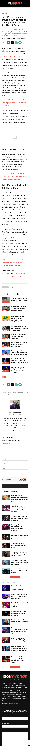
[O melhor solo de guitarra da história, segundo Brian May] (6, 622)
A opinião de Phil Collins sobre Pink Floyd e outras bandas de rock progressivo (19, 360)
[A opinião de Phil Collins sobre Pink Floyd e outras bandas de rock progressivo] (6, 361)
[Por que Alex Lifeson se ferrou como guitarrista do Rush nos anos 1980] (6, 588)
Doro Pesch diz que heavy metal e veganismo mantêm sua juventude (19, 562)
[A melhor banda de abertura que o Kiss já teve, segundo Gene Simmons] (6, 596)
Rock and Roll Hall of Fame (13, 57)
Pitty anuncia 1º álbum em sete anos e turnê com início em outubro (19, 518)
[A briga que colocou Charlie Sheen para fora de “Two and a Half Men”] (6, 344)
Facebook (11, 276)
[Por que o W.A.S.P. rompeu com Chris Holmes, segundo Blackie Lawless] (6, 554)
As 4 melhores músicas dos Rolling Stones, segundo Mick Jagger (19, 613)
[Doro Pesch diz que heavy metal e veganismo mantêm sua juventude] (6, 562)
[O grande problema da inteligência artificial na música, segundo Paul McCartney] (6, 369)
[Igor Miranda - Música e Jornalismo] (15, 3)
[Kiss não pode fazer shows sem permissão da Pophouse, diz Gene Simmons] (6, 527)
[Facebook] (8, 42)
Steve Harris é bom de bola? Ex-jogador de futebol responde (19, 604)
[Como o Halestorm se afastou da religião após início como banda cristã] (6, 640)
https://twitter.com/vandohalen (15, 414)
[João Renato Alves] (3, 38)
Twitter (4, 276)
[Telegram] (20, 42)
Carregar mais (14, 577)
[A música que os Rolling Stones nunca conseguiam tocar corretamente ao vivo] (6, 352)
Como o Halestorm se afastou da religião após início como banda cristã (18, 640)
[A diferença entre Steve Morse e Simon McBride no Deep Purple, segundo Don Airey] (6, 648)
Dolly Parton (14, 287)
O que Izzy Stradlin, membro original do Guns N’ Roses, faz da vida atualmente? (19, 300)
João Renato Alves (11, 38)
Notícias (5, 13)
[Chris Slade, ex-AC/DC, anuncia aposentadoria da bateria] (6, 545)
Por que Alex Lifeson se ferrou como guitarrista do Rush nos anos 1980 (19, 587)
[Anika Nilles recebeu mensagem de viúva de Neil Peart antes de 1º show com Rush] (6, 497)
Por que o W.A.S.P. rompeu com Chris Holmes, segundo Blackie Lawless (19, 554)
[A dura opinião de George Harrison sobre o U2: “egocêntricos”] (6, 336)
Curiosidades (5, 302)
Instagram (21, 273)
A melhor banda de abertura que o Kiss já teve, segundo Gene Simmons (19, 596)
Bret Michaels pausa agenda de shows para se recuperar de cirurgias (19, 537)
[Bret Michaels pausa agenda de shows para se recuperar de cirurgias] (6, 537)
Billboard (5, 51)
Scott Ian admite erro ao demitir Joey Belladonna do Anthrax (19, 571)
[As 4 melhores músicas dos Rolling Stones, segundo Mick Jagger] (6, 613)
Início (3, 392)
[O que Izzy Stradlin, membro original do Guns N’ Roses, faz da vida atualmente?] (6, 300)
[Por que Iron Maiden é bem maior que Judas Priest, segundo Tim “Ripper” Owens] (6, 659)
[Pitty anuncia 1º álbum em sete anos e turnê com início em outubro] (6, 518)
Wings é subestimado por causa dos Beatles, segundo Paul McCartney (19, 328)
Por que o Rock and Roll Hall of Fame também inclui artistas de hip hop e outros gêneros (14, 177)
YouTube (18, 276)
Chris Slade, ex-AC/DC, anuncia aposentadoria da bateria (19, 545)
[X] (12, 42)
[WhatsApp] (16, 42)
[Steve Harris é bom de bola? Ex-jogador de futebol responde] (6, 605)
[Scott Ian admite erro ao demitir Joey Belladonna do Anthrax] (6, 571)
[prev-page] (3, 377)
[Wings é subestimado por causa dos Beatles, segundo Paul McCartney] (6, 328)
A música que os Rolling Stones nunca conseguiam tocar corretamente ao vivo (19, 352)
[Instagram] (16, 430)
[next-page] (5, 377)
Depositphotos (14, 703)
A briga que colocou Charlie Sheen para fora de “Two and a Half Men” (19, 344)
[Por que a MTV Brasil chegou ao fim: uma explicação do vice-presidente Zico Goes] (6, 318)
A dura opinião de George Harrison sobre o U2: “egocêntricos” (18, 336)
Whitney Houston (8, 243)
